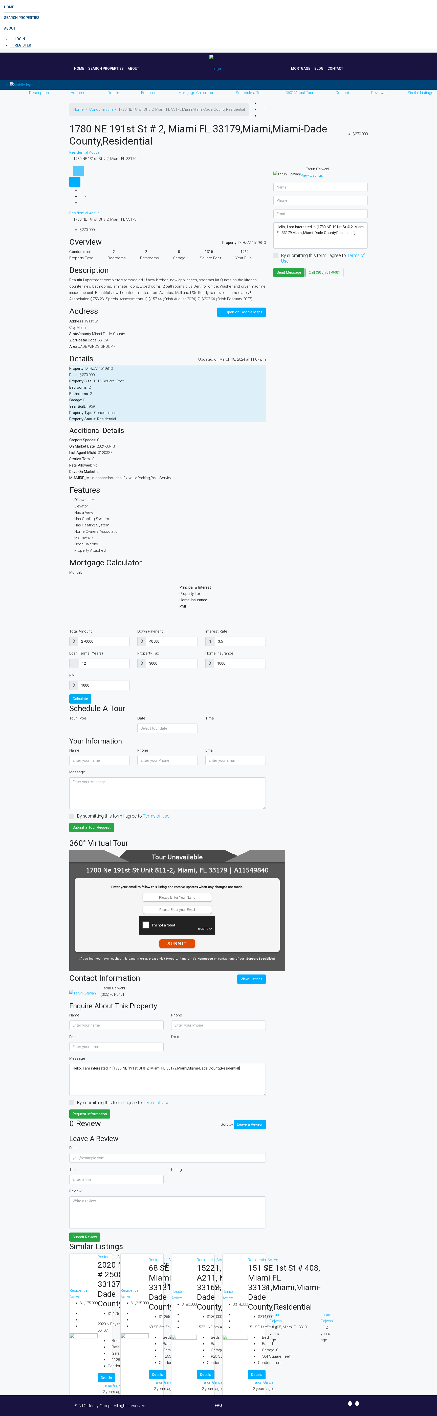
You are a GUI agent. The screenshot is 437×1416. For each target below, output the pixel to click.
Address (78, 92)
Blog (318, 68)
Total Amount (80, 631)
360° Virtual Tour (299, 92)
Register (22, 45)
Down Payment (150, 631)
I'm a (175, 1037)
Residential (79, 152)
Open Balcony (86, 544)
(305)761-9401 (112, 994)
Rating (176, 1169)
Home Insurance (219, 653)
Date (141, 718)
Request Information (90, 1114)
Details (113, 92)
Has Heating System (91, 525)
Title (73, 1169)
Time (209, 718)
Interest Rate (216, 631)
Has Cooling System (91, 519)
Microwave (83, 538)
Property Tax (148, 653)
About (9, 28)
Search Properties (21, 18)
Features (148, 92)
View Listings (252, 979)
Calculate (80, 699)
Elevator (81, 506)
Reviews (378, 92)
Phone (142, 750)
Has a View (83, 512)
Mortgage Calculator (196, 92)
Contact (335, 68)
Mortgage (300, 68)
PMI (72, 675)
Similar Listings (420, 92)
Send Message (289, 272)
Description (39, 92)
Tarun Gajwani (114, 1385)
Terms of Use (156, 816)
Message (77, 772)
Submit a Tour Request (92, 827)
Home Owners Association (97, 531)
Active (94, 152)
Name (74, 750)
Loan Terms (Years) (86, 653)
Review (75, 1191)
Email (209, 750)
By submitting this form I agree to (123, 816)
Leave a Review (250, 1124)
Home (9, 7)
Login (19, 39)
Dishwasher (84, 500)
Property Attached (90, 550)
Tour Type (77, 718)
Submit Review (85, 1237)
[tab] (78, 171)
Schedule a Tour (250, 92)
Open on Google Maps (244, 312)
